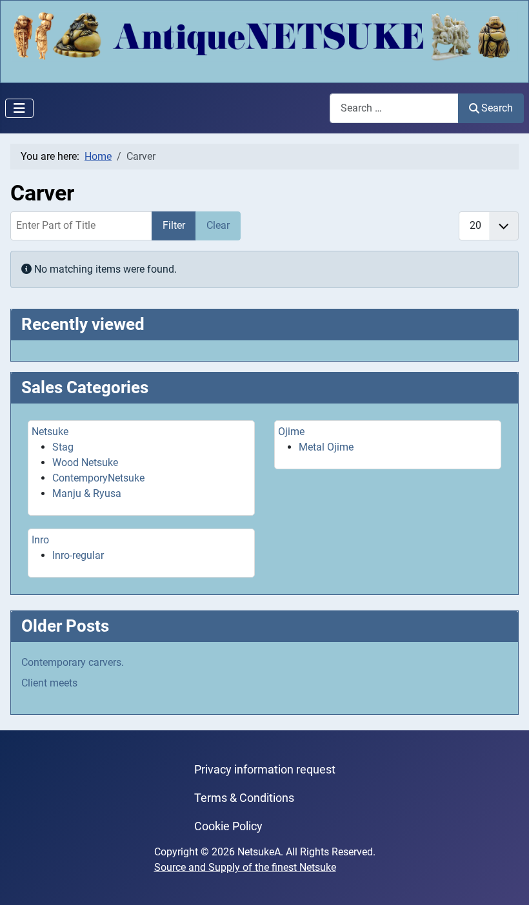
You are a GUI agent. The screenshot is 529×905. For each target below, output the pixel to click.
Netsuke (50, 431)
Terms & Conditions (244, 798)
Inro (40, 540)
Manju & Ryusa (86, 493)
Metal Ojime (326, 447)
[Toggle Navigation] (19, 108)
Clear (218, 225)
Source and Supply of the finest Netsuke (245, 867)
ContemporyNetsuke (98, 478)
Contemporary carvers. (72, 662)
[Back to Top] (506, 881)
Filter (174, 225)
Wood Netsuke (85, 462)
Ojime (291, 431)
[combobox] (394, 107)
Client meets (49, 683)
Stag (63, 447)
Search (497, 108)
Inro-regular (78, 555)
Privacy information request (264, 769)
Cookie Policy (228, 826)
